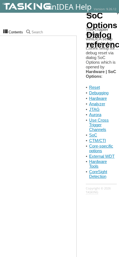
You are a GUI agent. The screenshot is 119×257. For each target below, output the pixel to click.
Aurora (95, 114)
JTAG (94, 109)
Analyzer (97, 103)
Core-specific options (101, 148)
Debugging (98, 92)
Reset (94, 87)
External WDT (102, 156)
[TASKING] (42, 6)
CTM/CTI (97, 140)
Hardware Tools (98, 163)
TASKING (92, 192)
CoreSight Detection (98, 174)
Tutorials (112, 11)
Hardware (98, 98)
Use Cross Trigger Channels (99, 125)
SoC (93, 135)
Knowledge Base (109, 11)
